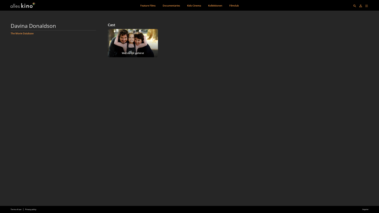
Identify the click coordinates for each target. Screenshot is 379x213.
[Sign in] (361, 6)
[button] (367, 6)
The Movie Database (22, 33)
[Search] (355, 6)
